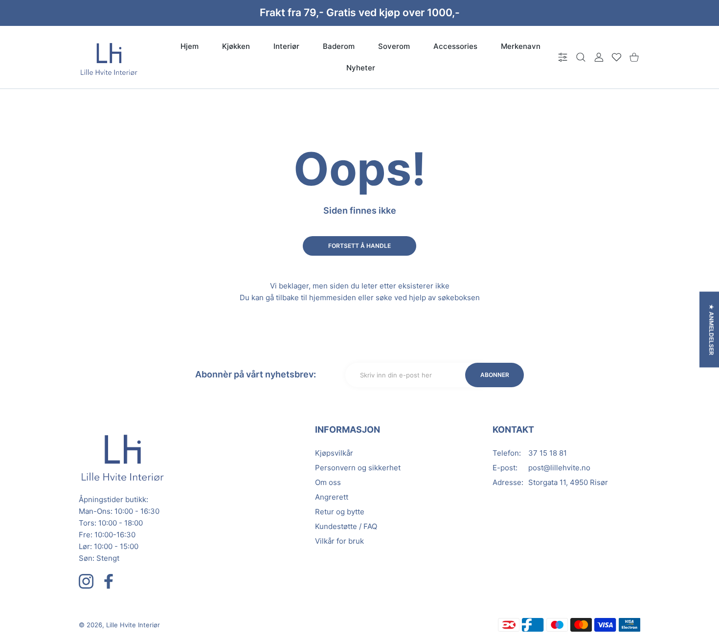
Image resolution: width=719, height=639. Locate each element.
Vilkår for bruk (339, 541)
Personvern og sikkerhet (358, 467)
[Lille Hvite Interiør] (109, 57)
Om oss (328, 482)
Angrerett (331, 497)
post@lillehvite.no (559, 467)
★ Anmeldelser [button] (711, 329)
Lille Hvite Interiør (133, 625)
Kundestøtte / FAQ (346, 526)
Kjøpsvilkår (334, 453)
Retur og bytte (339, 511)
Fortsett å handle (359, 245)
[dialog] (581, 57)
